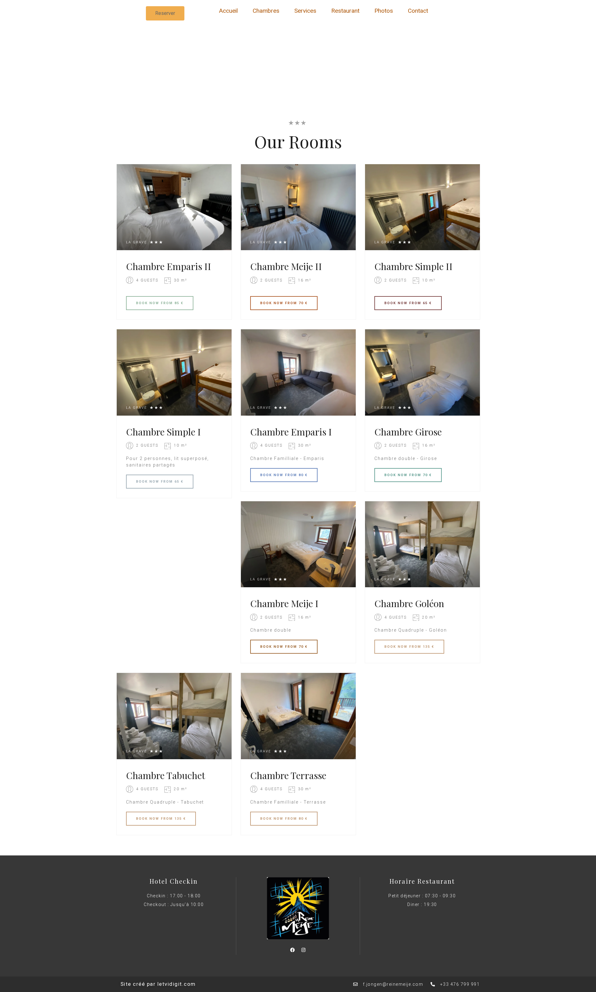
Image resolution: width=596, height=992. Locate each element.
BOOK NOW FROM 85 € (159, 303)
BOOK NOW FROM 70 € (284, 303)
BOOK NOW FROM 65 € (408, 303)
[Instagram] (303, 950)
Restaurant (345, 10)
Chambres (266, 10)
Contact (418, 10)
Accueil (228, 10)
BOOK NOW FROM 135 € (409, 647)
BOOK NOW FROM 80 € (284, 475)
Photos (383, 10)
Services (305, 10)
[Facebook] (292, 950)
